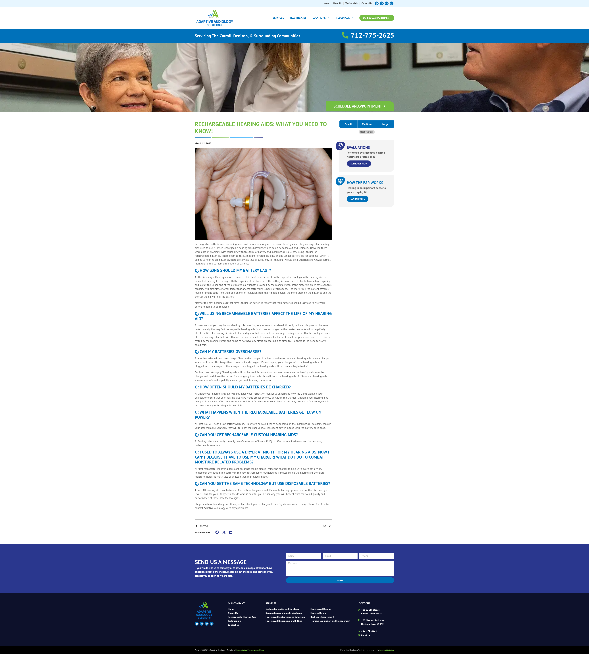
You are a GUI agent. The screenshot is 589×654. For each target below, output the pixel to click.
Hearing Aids (298, 17)
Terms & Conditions (256, 650)
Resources (343, 17)
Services (278, 17)
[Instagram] (381, 3)
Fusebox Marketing (386, 650)
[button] (217, 532)
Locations (319, 17)
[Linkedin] (391, 3)
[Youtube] (387, 3)
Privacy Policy (241, 650)
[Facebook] (377, 3)
